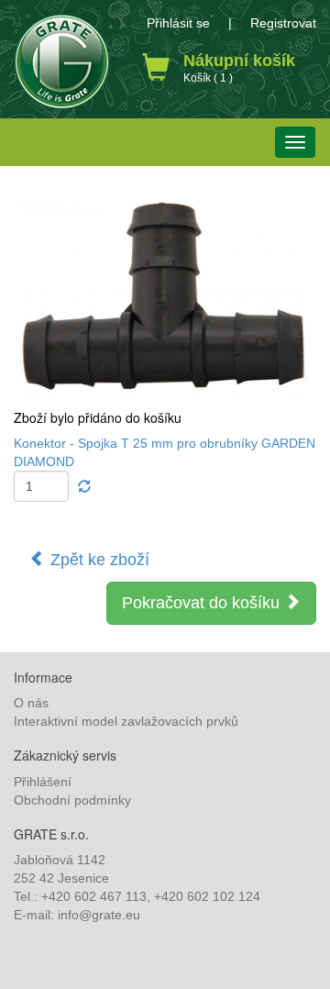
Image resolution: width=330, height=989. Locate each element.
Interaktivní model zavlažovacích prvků (126, 721)
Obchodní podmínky (72, 800)
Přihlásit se (178, 23)
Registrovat (283, 23)
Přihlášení (43, 781)
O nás (31, 702)
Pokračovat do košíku (203, 603)
